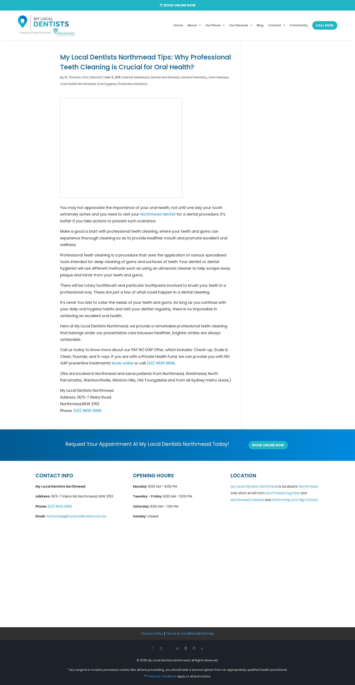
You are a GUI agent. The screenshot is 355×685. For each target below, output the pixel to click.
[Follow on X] (161, 648)
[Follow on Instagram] (177, 648)
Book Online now (180, 5)
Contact (274, 25)
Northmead (308, 486)
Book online (122, 363)
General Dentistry (194, 77)
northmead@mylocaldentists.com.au (76, 516)
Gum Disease (218, 77)
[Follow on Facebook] (153, 648)
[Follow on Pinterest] (194, 648)
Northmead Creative (247, 499)
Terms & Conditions (182, 633)
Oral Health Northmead (78, 84)
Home (178, 25)
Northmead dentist (158, 214)
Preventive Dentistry (132, 84)
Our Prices (213, 25)
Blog (260, 25)
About (192, 25)
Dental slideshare (136, 77)
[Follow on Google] (169, 648)
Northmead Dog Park (282, 493)
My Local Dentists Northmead (254, 486)
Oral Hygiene (106, 84)
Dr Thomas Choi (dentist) (84, 77)
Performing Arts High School (294, 499)
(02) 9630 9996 (161, 363)
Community (299, 25)
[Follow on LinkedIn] (202, 648)
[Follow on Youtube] (185, 648)
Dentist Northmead (165, 77)
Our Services (238, 25)
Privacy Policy (152, 633)
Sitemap (207, 633)
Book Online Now (268, 445)
